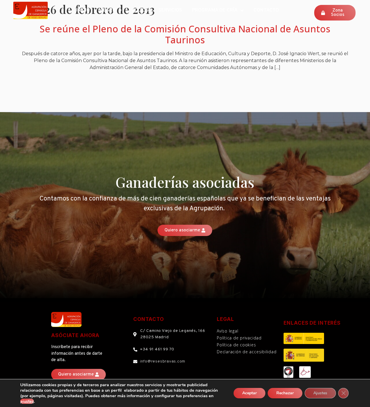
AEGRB (108, 10)
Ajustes (320, 393)
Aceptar (249, 393)
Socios (140, 10)
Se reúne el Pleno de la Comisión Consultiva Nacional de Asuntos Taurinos (185, 34)
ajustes (27, 401)
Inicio (83, 10)
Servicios (170, 10)
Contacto (266, 10)
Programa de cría (215, 10)
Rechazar (285, 393)
